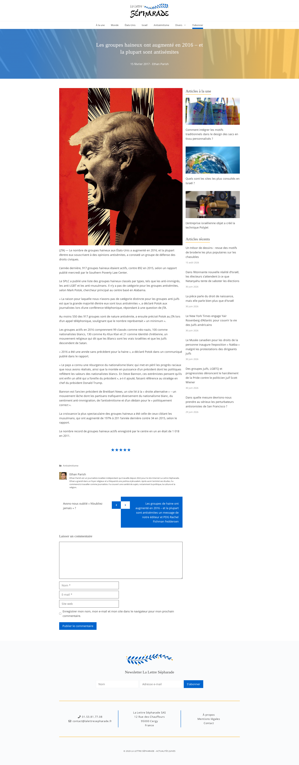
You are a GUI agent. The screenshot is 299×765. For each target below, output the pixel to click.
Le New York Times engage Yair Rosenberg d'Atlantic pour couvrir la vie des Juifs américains (211, 320)
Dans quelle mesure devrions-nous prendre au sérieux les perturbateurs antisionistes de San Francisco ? (210, 402)
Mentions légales (208, 719)
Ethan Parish (160, 64)
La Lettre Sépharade (142, 751)
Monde (115, 25)
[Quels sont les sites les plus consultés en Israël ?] (213, 171)
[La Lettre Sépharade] (149, 10)
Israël (144, 25)
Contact (209, 723)
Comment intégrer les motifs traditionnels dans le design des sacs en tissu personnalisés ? (212, 134)
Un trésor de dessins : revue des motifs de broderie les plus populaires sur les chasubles (211, 252)
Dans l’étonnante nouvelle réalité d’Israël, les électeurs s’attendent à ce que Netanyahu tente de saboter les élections (212, 276)
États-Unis (130, 25)
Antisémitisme (161, 25)
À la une (100, 25)
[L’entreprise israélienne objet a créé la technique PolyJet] (213, 216)
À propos (209, 714)
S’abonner (197, 25)
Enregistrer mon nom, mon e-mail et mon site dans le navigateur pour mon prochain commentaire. (118, 613)
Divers (178, 25)
